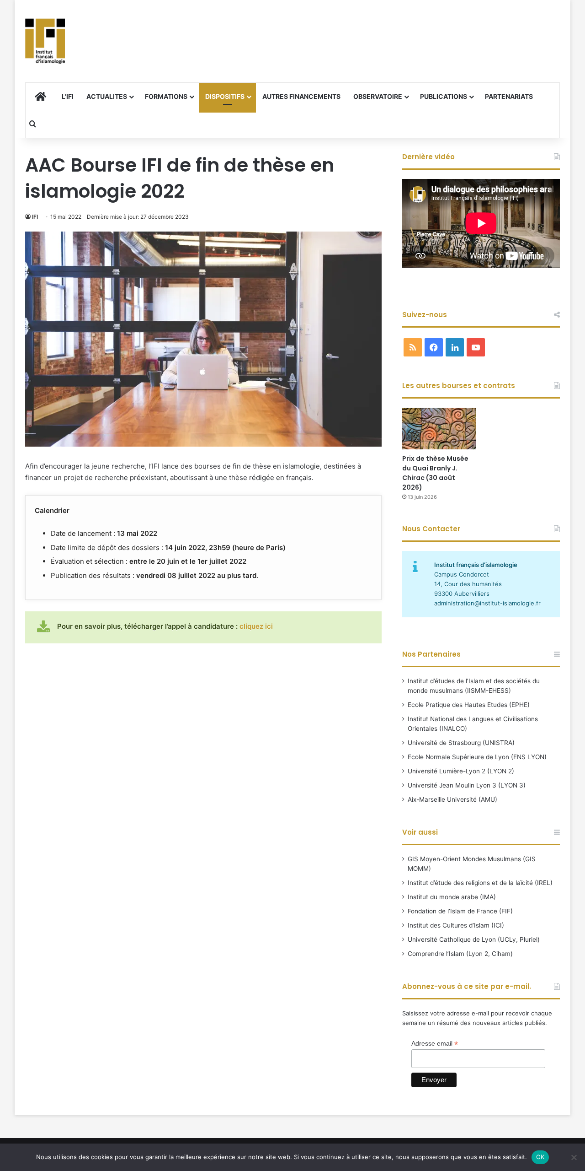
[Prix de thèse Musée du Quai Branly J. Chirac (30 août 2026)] (439, 428)
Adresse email (434, 1043)
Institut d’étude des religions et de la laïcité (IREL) (480, 882)
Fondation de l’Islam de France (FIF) (460, 911)
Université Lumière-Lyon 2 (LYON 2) (461, 771)
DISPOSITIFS (225, 96)
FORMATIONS (166, 96)
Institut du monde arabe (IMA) (452, 897)
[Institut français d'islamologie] (45, 41)
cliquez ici (256, 626)
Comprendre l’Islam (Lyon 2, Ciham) (460, 953)
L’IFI (68, 96)
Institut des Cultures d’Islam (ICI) (456, 925)
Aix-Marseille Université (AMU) (452, 799)
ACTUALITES (106, 96)
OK (540, 1156)
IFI (35, 216)
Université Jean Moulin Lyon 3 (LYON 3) (467, 785)
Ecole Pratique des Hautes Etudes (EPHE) (469, 704)
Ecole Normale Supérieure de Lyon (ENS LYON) (477, 757)
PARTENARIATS (509, 96)
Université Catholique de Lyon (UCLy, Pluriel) (474, 939)
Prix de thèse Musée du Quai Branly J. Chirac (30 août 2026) (435, 473)
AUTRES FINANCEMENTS (301, 96)
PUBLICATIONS (443, 96)
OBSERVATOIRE (377, 96)
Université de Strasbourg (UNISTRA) (461, 742)
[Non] (573, 1157)
